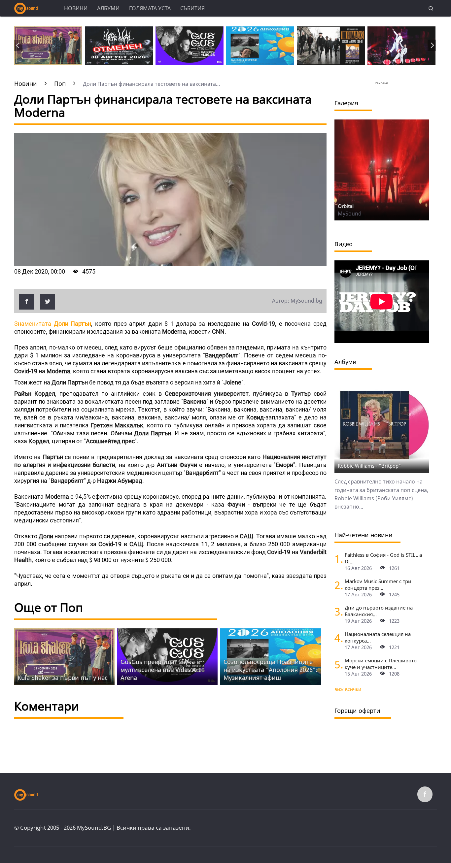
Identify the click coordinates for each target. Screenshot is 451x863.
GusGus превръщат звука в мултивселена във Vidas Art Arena (161, 669)
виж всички (347, 689)
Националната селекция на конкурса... (378, 637)
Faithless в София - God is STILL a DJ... (383, 558)
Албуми (108, 8)
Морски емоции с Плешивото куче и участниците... (381, 663)
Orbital (346, 206)
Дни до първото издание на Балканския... (379, 610)
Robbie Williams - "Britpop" (369, 465)
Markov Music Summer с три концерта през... (378, 584)
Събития (192, 8)
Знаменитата (52, 323)
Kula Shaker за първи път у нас (62, 677)
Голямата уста (150, 8)
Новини (75, 8)
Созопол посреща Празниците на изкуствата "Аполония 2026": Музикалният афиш (270, 669)
